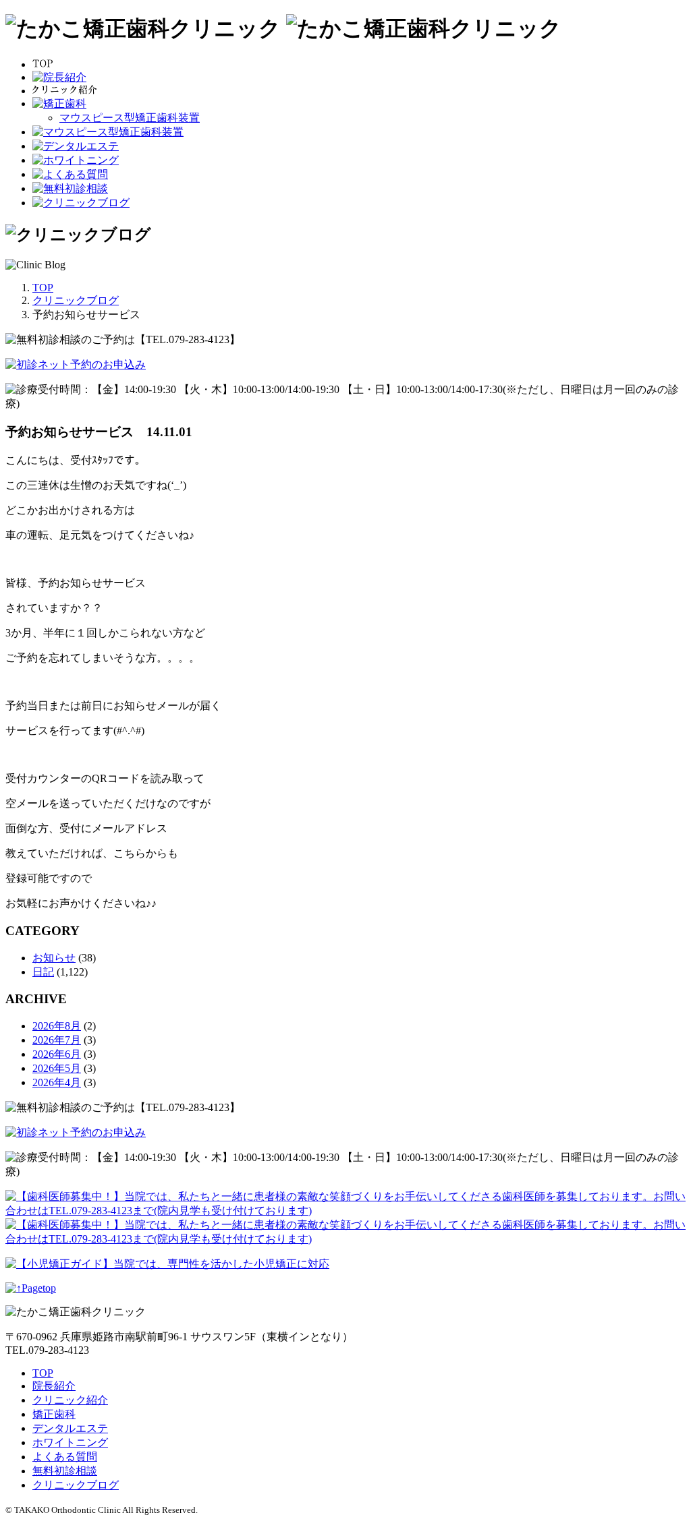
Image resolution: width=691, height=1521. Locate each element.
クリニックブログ (75, 1485)
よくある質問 (64, 1456)
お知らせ (54, 957)
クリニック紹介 (70, 1400)
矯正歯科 (54, 1414)
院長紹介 (54, 1386)
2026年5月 (56, 1068)
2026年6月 (56, 1054)
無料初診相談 (64, 1471)
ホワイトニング (70, 1442)
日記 (43, 972)
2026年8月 (56, 1026)
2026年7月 (56, 1040)
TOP (42, 1373)
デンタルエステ (70, 1428)
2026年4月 (56, 1082)
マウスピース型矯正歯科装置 (129, 117)
